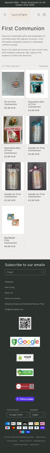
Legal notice (34, 444)
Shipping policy (39, 441)
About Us (9, 293)
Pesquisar (9, 282)
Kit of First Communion (10, 103)
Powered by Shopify (26, 437)
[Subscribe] (42, 272)
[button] (5, 14)
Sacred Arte (15, 437)
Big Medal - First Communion (10, 240)
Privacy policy (12, 441)
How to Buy (10, 287)
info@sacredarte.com (14, 309)
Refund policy (41, 437)
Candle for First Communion (36, 149)
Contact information (21, 444)
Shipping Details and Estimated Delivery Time (24, 304)
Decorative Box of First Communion (36, 104)
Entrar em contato (12, 298)
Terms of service (25, 441)
